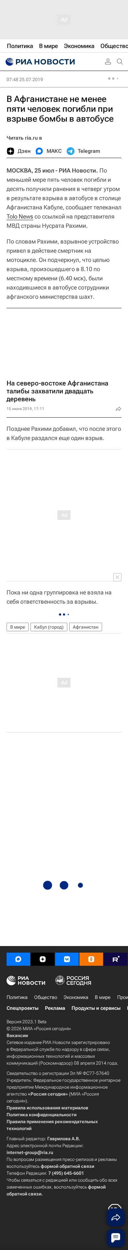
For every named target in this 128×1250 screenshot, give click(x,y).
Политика (17, 997)
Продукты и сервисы (96, 1008)
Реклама (55, 1008)
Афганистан (85, 627)
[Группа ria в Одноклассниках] (91, 959)
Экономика (76, 997)
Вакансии (17, 1035)
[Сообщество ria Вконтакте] (67, 959)
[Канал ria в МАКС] (18, 959)
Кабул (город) (49, 627)
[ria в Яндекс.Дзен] (42, 959)
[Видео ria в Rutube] (115, 959)
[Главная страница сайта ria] (39, 62)
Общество (45, 997)
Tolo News (20, 216)
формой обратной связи (67, 1166)
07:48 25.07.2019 (25, 79)
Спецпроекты (22, 1008)
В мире (17, 627)
